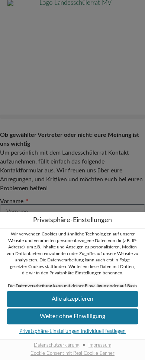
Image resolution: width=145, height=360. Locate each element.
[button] (72, 299)
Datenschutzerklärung (57, 345)
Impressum (99, 345)
